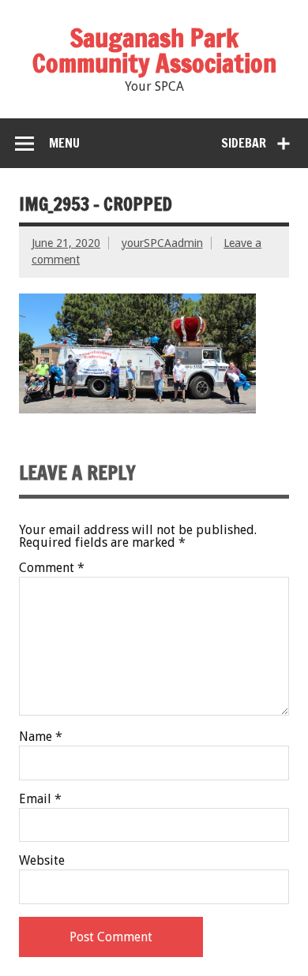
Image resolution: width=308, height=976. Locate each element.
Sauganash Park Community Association (154, 50)
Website (42, 860)
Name (40, 737)
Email (40, 799)
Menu (64, 142)
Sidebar (243, 142)
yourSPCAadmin (162, 243)
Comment (52, 568)
